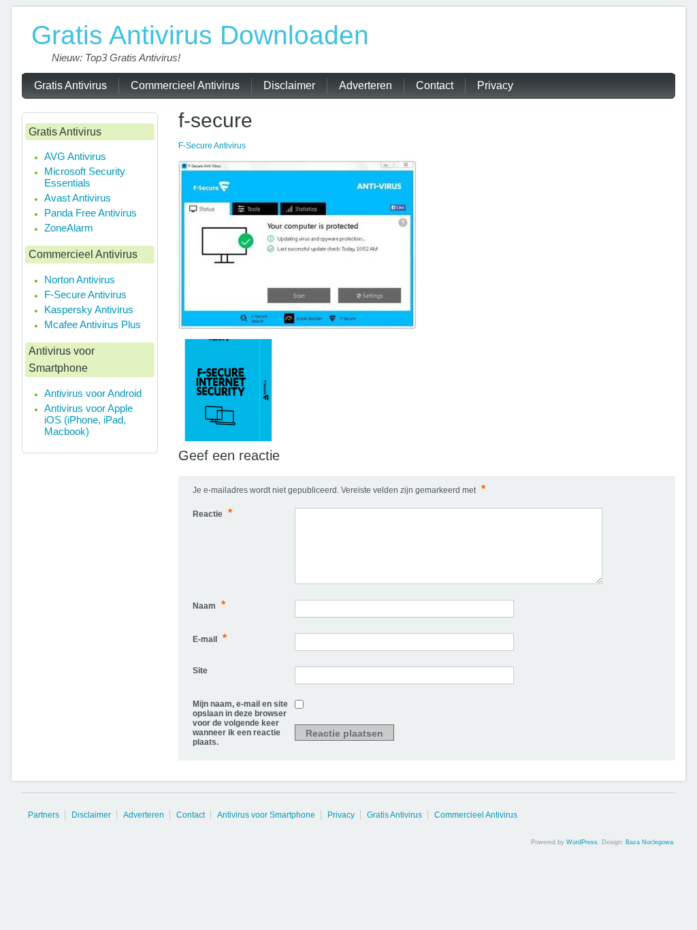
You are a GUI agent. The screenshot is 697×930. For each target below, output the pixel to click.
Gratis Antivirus (394, 815)
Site (200, 670)
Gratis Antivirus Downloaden (200, 35)
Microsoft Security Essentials (84, 177)
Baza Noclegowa (649, 842)
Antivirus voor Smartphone (266, 815)
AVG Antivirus (75, 156)
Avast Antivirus (77, 198)
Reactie (212, 513)
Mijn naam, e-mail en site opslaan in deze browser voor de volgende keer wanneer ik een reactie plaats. (240, 723)
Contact (190, 815)
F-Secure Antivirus (212, 145)
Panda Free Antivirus (90, 213)
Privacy (341, 815)
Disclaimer (91, 815)
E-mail (210, 638)
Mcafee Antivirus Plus (92, 324)
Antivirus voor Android (93, 393)
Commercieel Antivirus (475, 815)
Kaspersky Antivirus (88, 309)
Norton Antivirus (79, 279)
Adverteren (143, 815)
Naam (209, 605)
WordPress (582, 842)
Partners (43, 815)
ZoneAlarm (68, 228)
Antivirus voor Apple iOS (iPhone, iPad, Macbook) (88, 419)
